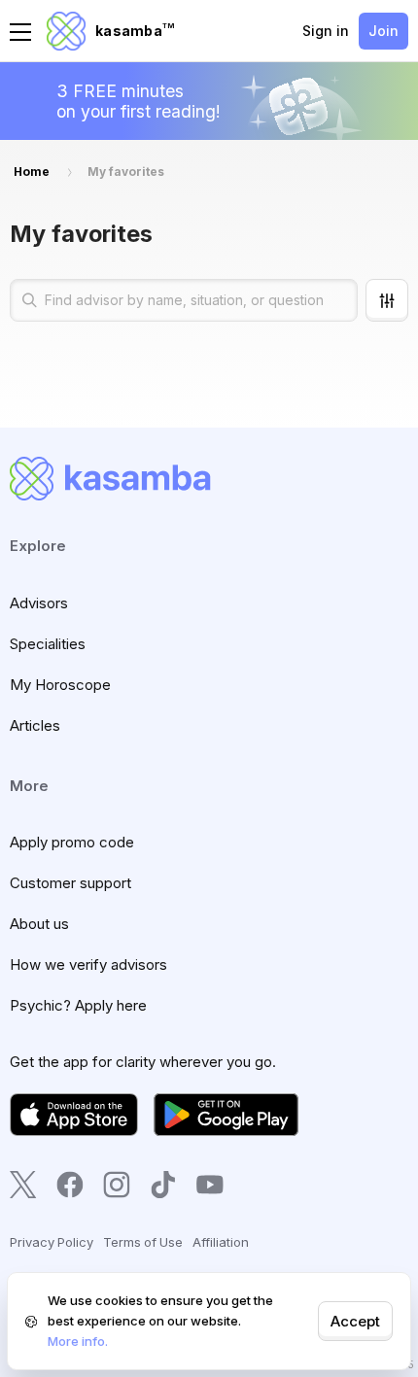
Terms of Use (143, 1242)
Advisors (39, 603)
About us (39, 923)
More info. (78, 1341)
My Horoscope (60, 684)
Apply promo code (72, 842)
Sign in (325, 30)
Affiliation (220, 1242)
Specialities (48, 644)
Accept (355, 1321)
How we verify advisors (88, 964)
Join (383, 30)
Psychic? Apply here (78, 1005)
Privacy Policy (51, 1242)
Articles (35, 725)
